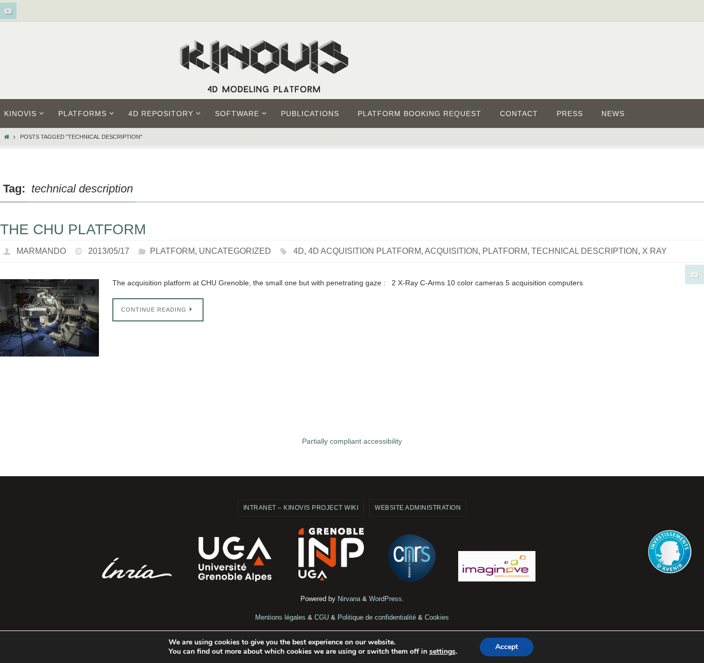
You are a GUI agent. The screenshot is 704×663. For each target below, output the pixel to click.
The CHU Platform (73, 229)
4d (298, 251)
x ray (654, 251)
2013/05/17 (108, 251)
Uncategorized (235, 251)
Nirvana (349, 599)
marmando (41, 251)
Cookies (437, 617)
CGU (321, 617)
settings (442, 651)
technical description (584, 251)
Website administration (418, 507)
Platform (172, 251)
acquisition (451, 251)
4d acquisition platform (364, 251)
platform (504, 251)
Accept (506, 647)
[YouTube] (8, 11)
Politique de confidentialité (377, 617)
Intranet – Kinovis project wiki (301, 507)
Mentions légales (280, 617)
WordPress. (386, 599)
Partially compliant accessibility (352, 441)
